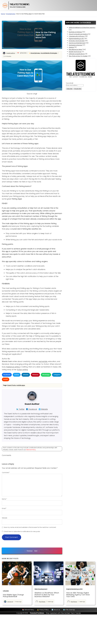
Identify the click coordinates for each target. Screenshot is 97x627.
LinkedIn (25, 375)
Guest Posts (11, 385)
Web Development (41, 589)
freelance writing (13, 367)
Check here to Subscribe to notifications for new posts (21, 531)
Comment (6, 472)
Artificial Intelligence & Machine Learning (82, 27)
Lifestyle (71, 47)
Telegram (57, 375)
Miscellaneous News (75, 49)
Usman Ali (10, 601)
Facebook (6, 375)
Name (4, 499)
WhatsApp (46, 375)
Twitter (16, 375)
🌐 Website (43, 409)
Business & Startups (75, 32)
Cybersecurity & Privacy (76, 36)
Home (3, 14)
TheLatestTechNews (37, 613)
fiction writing (22, 369)
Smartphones (10, 14)
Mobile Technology (75, 52)
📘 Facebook (31, 409)
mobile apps (20, 385)
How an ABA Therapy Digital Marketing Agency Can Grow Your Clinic (78, 595)
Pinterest (35, 375)
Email (4, 508)
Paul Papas (42, 601)
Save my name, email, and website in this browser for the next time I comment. (30, 527)
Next (35, 551)
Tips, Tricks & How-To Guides (78, 56)
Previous (29, 551)
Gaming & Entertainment (77, 43)
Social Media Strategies (49, 53)
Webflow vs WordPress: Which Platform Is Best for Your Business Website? (47, 595)
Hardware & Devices (75, 45)
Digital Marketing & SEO (76, 38)
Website (4, 518)
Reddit (5, 379)
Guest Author (10, 53)
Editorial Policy (31, 450)
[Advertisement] (18, 35)
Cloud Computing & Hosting (78, 34)
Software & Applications (77, 54)
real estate (43, 361)
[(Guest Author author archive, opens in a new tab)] (32, 400)
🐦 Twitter (20, 409)
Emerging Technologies (76, 41)
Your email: (69, 83)
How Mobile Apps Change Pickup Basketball (13, 596)
